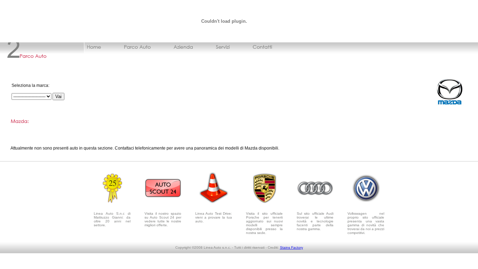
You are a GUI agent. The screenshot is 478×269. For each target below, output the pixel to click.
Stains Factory (291, 247)
